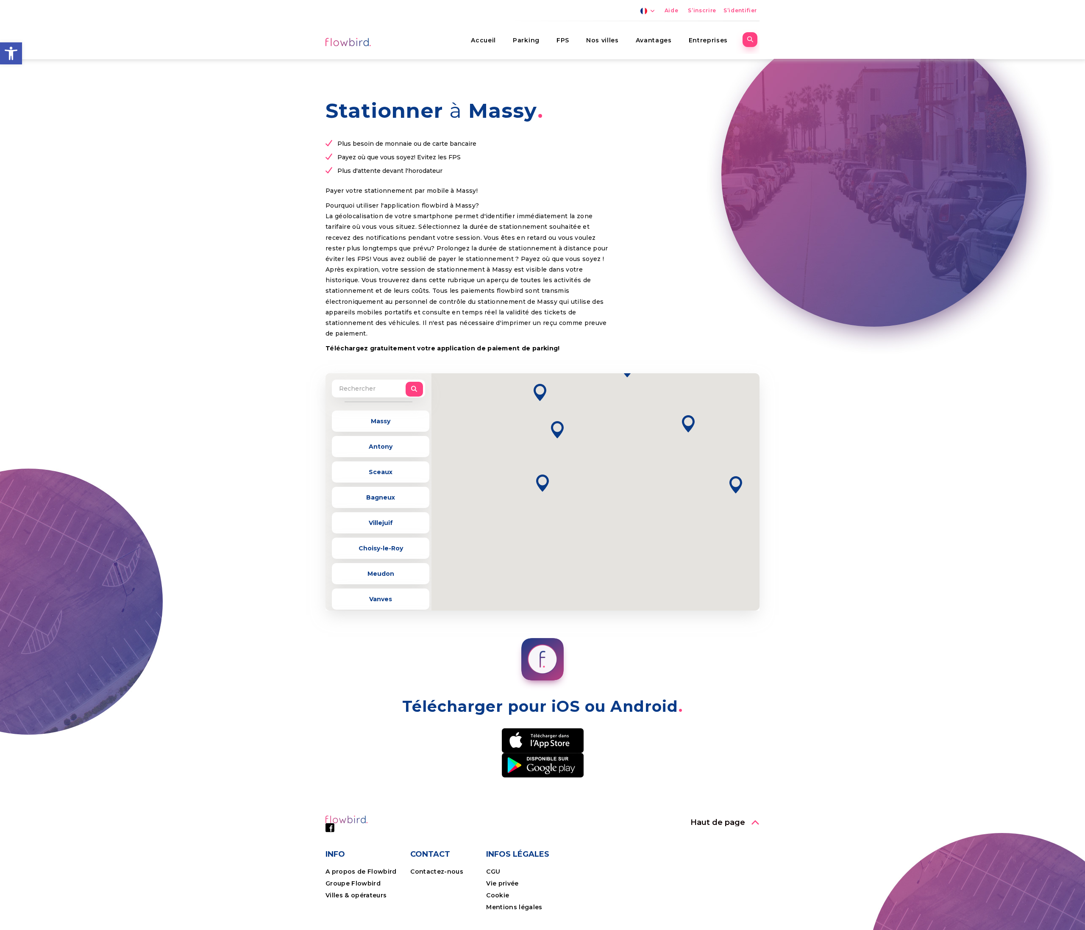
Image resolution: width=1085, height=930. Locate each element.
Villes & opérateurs (356, 895)
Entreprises (708, 40)
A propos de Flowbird (361, 871)
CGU (493, 871)
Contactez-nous (436, 871)
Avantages (654, 40)
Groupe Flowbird (354, 883)
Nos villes (602, 40)
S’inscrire (702, 10)
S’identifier (740, 10)
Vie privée (502, 883)
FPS (562, 40)
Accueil (483, 40)
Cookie (498, 895)
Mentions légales (514, 907)
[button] (11, 53)
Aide (672, 10)
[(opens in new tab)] (543, 740)
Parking (526, 40)
